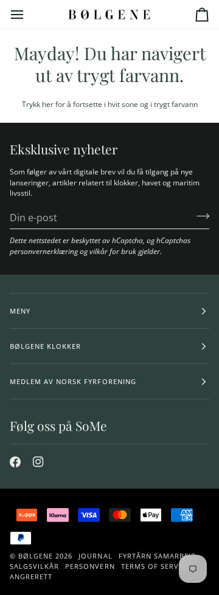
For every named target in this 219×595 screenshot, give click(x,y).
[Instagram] (38, 461)
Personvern (89, 566)
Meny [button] (20, 310)
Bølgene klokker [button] (45, 346)
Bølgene (35, 555)
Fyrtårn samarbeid (157, 555)
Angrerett (31, 576)
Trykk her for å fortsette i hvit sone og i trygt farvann (110, 104)
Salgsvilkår (34, 566)
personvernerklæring (44, 251)
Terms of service (155, 566)
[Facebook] (15, 461)
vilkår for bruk (112, 251)
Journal (95, 555)
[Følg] (199, 215)
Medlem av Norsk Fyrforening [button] (73, 381)
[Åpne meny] (28, 14)
